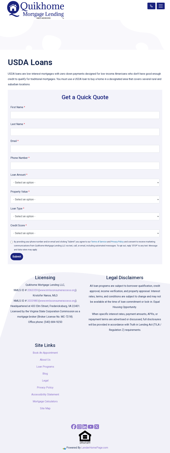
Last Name (17, 124)
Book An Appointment (45, 352)
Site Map (45, 408)
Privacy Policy (117, 242)
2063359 (33, 290)
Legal (45, 380)
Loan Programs (45, 366)
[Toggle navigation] (161, 6)
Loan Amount (18, 174)
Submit (16, 256)
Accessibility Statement (45, 394)
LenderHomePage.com (94, 447)
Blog (45, 373)
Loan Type (17, 208)
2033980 (33, 300)
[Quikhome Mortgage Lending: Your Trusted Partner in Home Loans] (35, 10)
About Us (45, 359)
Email (14, 141)
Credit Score (18, 225)
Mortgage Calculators (45, 401)
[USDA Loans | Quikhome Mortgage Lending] (151, 6)
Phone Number (20, 157)
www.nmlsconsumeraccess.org (57, 290)
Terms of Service (99, 242)
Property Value (20, 191)
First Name (17, 107)
